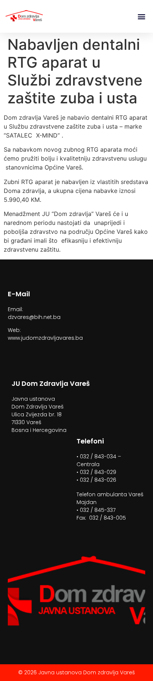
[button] (141, 16)
